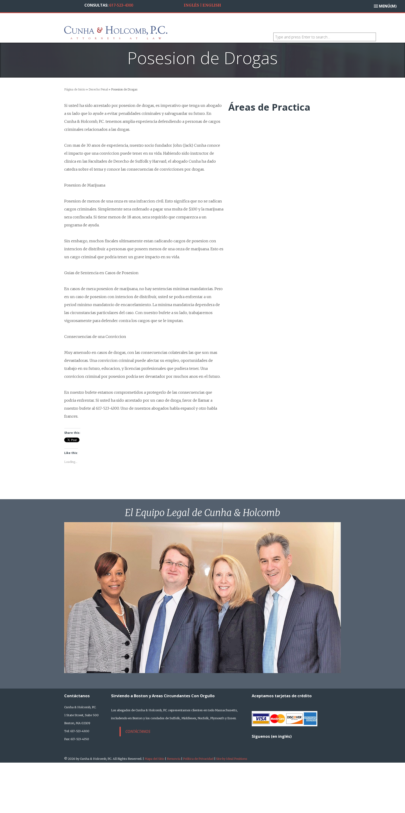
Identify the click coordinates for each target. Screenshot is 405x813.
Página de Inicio (74, 89)
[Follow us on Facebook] (255, 742)
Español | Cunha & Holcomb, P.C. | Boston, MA (144, 32)
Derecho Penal (98, 89)
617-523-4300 (121, 5)
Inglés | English (202, 5)
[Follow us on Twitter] (266, 742)
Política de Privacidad (198, 759)
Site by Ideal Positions (231, 759)
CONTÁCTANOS (137, 731)
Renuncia (173, 759)
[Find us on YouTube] (288, 742)
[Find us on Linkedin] (277, 742)
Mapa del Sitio (154, 759)
